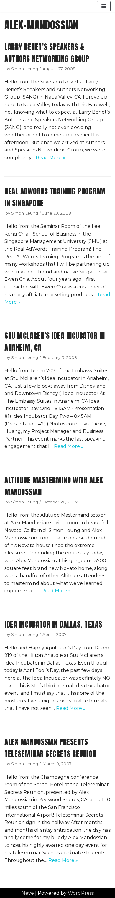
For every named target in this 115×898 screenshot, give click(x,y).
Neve (28, 893)
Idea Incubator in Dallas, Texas (53, 624)
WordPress (81, 893)
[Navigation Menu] (104, 6)
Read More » (50, 157)
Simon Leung (24, 68)
